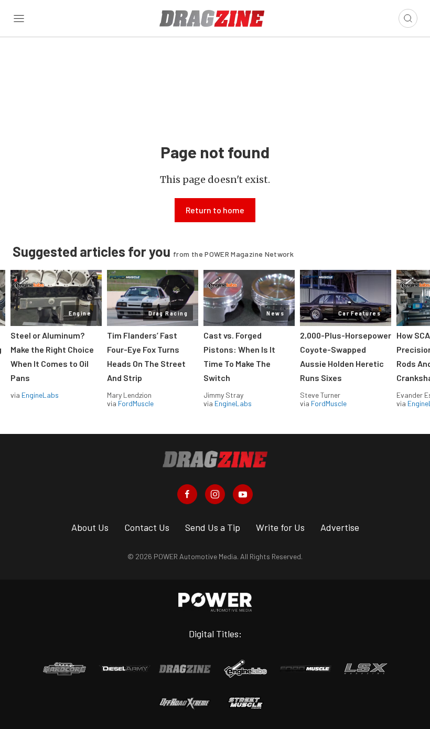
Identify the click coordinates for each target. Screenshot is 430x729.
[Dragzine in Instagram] (215, 494)
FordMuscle (136, 403)
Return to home (215, 210)
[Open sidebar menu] (19, 18)
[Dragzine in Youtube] (243, 494)
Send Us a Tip (212, 527)
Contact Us (146, 527)
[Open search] (408, 18)
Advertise (339, 527)
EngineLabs (40, 394)
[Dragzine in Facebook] (187, 494)
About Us (90, 527)
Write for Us (280, 527)
